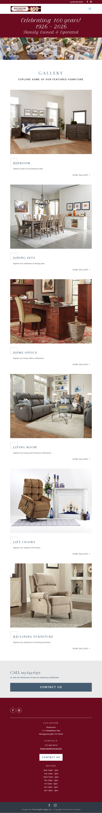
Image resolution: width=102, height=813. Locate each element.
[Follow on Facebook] (12, 710)
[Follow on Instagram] (19, 710)
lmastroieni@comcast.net (51, 748)
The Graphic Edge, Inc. (42, 809)
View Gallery (80, 175)
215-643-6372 (51, 745)
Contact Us (51, 687)
